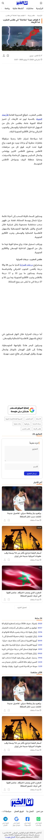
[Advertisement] (22, 89)
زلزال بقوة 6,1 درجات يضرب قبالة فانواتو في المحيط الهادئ (19, 632)
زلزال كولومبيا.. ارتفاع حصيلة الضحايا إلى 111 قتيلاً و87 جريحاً (19, 636)
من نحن (39, 811)
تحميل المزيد (22, 607)
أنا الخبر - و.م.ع (35, 56)
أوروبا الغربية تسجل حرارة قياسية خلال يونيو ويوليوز (19, 645)
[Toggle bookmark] (8, 56)
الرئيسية (39, 8)
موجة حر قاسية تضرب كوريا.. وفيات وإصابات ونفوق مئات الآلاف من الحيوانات (19, 666)
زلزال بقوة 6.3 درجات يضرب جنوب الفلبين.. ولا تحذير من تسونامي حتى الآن (19, 653)
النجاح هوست (10, 837)
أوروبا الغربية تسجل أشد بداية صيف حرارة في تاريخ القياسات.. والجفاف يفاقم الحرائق (19, 640)
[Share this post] (4, 56)
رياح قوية (26, 424)
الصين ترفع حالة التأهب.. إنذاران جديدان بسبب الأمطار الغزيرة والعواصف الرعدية (19, 662)
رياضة (7, 8)
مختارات (29, 8)
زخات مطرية (17, 424)
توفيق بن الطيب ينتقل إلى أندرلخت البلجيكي (19, 628)
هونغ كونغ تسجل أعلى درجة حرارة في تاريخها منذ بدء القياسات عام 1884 (19, 649)
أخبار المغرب (29, 419)
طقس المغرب (26, 429)
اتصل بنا (30, 811)
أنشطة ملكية (18, 8)
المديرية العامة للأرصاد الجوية (14, 419)
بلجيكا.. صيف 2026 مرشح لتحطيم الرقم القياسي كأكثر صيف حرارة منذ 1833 (19, 623)
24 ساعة (38, 419)
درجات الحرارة (26, 264)
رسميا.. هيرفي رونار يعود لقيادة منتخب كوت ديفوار (19, 657)
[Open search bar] (3, 3)
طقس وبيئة (31, 15)
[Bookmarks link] (41, 3)
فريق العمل (19, 811)
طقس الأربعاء (37, 429)
